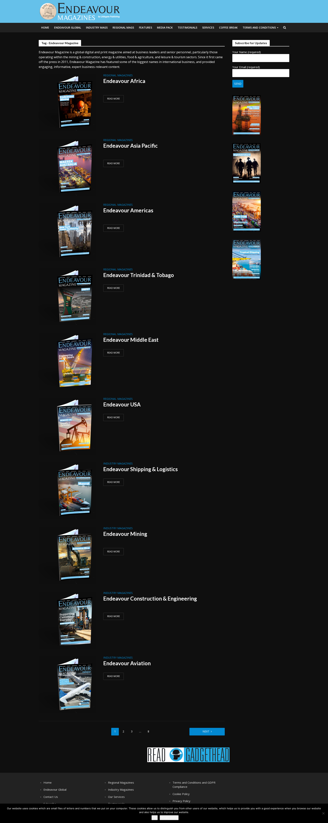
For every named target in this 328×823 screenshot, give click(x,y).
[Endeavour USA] (67, 426)
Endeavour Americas (128, 210)
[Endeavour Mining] (67, 555)
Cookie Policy (181, 794)
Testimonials (187, 27)
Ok (154, 817)
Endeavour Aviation (127, 663)
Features (145, 27)
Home (45, 27)
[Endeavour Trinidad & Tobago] (67, 296)
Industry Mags (97, 27)
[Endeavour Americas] (67, 232)
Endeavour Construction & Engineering (150, 598)
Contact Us (50, 797)
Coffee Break (228, 27)
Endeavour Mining (125, 534)
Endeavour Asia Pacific (130, 145)
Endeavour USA (122, 404)
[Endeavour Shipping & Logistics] (67, 490)
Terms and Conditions (259, 27)
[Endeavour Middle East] (67, 361)
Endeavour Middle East (130, 339)
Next (206, 731)
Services (208, 27)
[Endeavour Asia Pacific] (67, 167)
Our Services (116, 797)
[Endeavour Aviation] (67, 685)
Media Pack (165, 27)
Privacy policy (169, 817)
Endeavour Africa (124, 81)
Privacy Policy (181, 801)
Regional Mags (123, 27)
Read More (113, 98)
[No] (323, 813)
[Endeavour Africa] (67, 102)
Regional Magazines (118, 75)
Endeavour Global (67, 27)
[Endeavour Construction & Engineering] (67, 620)
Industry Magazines (118, 463)
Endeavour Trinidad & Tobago (138, 275)
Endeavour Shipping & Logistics (140, 469)
